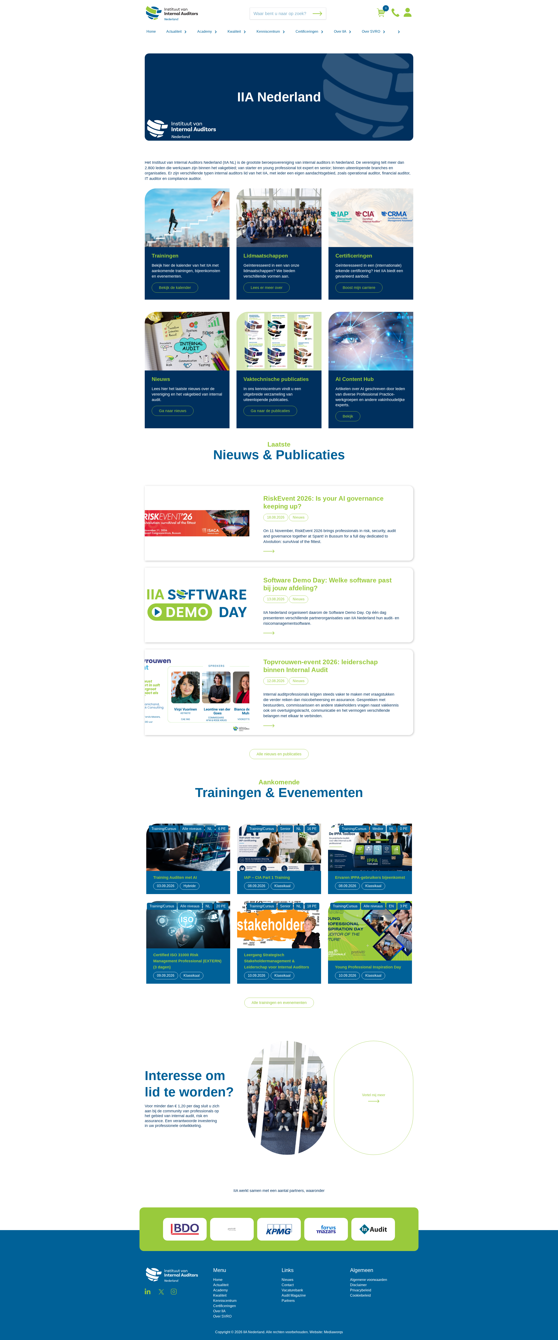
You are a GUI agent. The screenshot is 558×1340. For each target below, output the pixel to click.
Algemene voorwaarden (368, 1280)
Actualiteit (174, 31)
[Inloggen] (408, 14)
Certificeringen (307, 31)
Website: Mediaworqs (326, 1332)
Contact (288, 1285)
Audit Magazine (294, 1295)
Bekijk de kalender (175, 287)
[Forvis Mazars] (326, 1229)
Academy (205, 31)
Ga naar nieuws (172, 411)
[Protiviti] (232, 1229)
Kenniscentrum (269, 31)
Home (151, 31)
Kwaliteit (235, 31)
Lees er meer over (266, 287)
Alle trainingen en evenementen (279, 1002)
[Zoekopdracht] (318, 13)
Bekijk (348, 416)
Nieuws (287, 1280)
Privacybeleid (360, 1290)
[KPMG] (279, 1229)
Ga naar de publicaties (270, 411)
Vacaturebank (292, 1290)
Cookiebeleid (360, 1295)
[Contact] (395, 13)
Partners (288, 1300)
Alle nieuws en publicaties (279, 754)
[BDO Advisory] (185, 1229)
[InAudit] (373, 1229)
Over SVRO (371, 31)
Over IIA (340, 31)
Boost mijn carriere (359, 287)
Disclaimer (358, 1285)
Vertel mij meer (373, 1095)
